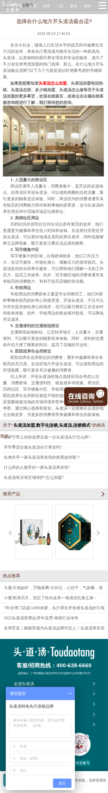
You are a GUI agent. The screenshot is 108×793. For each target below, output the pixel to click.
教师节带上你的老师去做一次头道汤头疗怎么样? (47, 437)
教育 (73, 6)
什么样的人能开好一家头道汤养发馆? (37, 467)
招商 (87, 6)
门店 (60, 6)
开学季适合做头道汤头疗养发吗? (33, 447)
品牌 (46, 6)
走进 (32, 6)
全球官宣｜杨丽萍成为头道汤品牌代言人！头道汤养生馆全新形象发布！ (54, 629)
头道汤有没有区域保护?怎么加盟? (34, 477)
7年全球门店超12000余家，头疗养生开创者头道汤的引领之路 (54, 609)
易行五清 (33, 564)
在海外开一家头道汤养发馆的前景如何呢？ (42, 457)
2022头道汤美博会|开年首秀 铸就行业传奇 (41, 618)
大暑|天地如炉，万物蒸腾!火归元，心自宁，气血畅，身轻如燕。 (53, 589)
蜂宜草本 (74, 564)
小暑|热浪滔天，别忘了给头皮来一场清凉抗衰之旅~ (50, 598)
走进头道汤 (24, 683)
